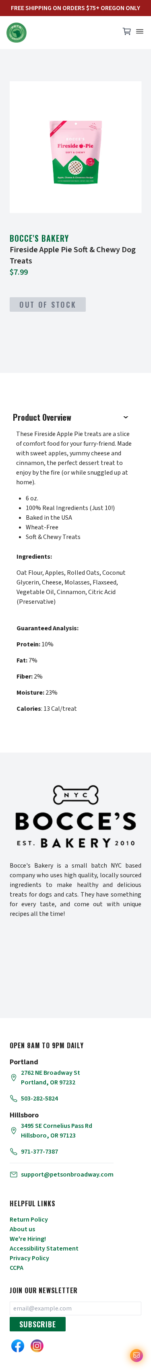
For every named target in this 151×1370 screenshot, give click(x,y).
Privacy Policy (29, 1258)
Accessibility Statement (44, 1248)
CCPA (16, 1267)
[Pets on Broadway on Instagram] (37, 1346)
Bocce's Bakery (39, 238)
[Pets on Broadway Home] (59, 33)
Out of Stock (47, 304)
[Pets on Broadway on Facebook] (18, 1346)
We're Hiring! (28, 1238)
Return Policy (29, 1219)
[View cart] (127, 33)
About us (22, 1229)
